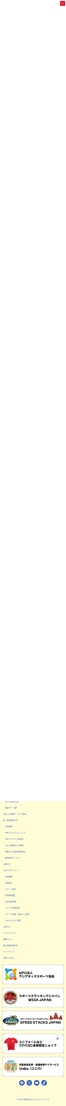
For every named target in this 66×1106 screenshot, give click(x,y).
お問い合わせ (8, 958)
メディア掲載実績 (12, 908)
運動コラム (7, 939)
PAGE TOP (61, 1070)
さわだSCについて (11, 870)
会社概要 (8, 877)
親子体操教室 (11, 801)
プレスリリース (9, 933)
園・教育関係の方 (10, 820)
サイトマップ (8, 952)
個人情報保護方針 (10, 945)
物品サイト (10, 808)
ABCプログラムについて (15, 833)
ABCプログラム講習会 (14, 839)
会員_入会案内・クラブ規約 (14, 814)
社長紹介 (8, 883)
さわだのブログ (11, 920)
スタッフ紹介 (10, 889)
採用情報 (9, 895)
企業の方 (7, 864)
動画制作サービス (12, 858)
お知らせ (7, 927)
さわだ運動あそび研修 (14, 845)
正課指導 (8, 826)
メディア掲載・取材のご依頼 (17, 914)
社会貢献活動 (10, 902)
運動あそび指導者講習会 (15, 852)
